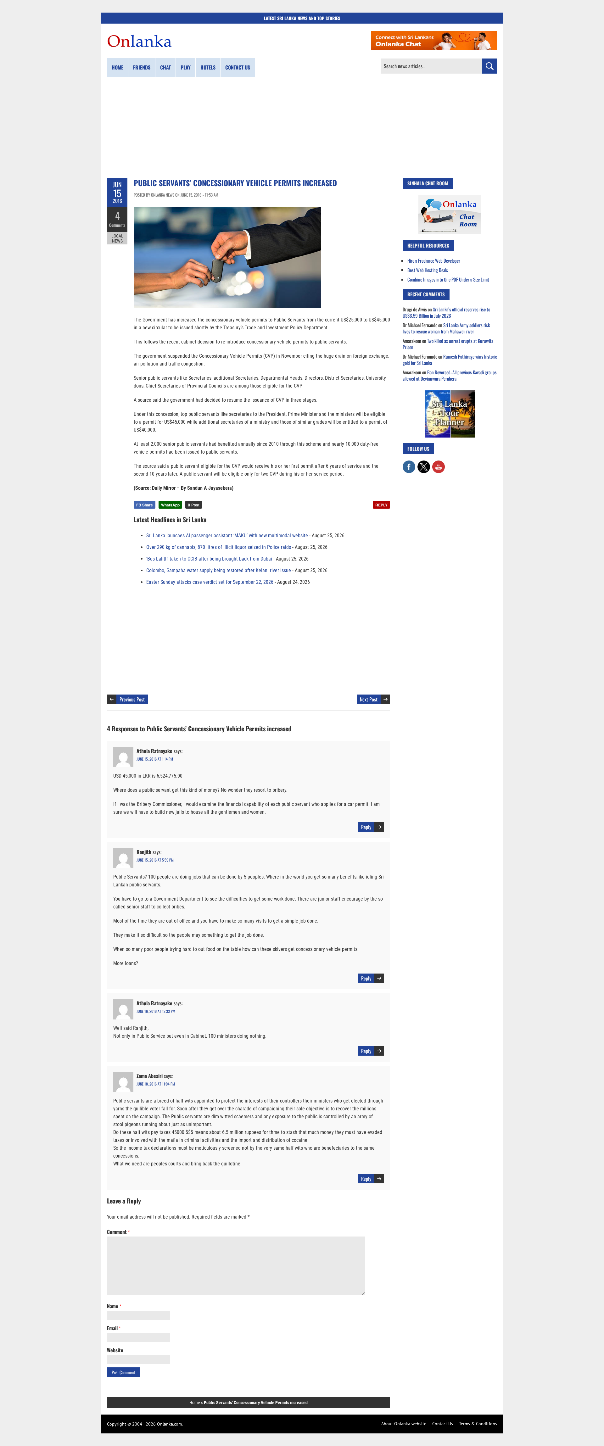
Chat (165, 67)
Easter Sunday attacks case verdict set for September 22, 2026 (209, 582)
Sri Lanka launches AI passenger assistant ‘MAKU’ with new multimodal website (227, 536)
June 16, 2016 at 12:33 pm (156, 1011)
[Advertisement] (302, 127)
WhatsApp (170, 505)
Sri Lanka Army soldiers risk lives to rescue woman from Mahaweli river (446, 328)
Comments (117, 225)
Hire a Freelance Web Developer (433, 260)
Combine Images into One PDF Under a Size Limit (448, 279)
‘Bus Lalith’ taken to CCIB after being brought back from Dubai (209, 559)
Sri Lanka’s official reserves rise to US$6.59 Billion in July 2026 (446, 312)
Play (186, 67)
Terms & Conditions (478, 1423)
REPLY (381, 505)
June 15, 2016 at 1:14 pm (155, 759)
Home (117, 67)
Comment (118, 1232)
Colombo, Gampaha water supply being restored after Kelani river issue (218, 570)
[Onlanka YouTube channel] (438, 463)
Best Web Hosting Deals (427, 269)
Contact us (237, 67)
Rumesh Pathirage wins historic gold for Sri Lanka (450, 359)
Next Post (369, 699)
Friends (141, 67)
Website (115, 1350)
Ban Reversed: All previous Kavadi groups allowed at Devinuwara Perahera (450, 375)
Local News (117, 238)
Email (113, 1328)
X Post (193, 505)
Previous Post (132, 699)
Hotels (207, 67)
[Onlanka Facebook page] (409, 463)
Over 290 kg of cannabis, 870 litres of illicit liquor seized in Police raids (218, 547)
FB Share (144, 505)
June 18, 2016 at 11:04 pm (156, 1083)
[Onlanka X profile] (423, 463)
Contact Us (442, 1423)
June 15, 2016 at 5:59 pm (155, 860)
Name (114, 1306)
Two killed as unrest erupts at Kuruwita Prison (448, 343)
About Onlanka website (403, 1423)
